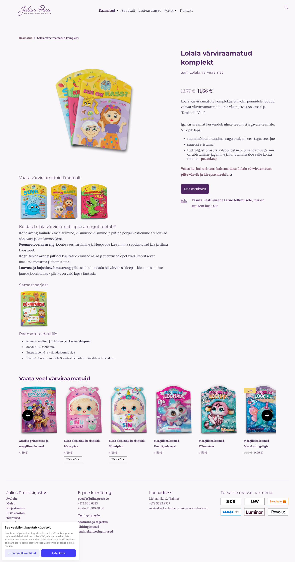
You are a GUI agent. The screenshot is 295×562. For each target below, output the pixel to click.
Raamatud (107, 10)
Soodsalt (128, 10)
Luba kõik (58, 553)
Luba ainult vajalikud (22, 553)
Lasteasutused (149, 10)
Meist (169, 10)
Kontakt (186, 10)
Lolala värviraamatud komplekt (58, 38)
